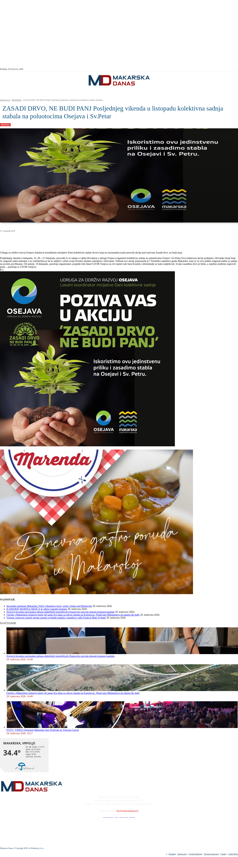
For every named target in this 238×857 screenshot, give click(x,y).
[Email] (63, 239)
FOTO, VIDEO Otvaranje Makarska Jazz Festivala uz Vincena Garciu (42, 730)
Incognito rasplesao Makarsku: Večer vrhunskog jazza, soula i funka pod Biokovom (49, 606)
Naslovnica (5, 100)
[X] (40, 239)
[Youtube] (231, 69)
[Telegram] (75, 239)
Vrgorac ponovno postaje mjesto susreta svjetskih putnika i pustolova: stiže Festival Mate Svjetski (56, 617)
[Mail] (228, 69)
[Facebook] (220, 69)
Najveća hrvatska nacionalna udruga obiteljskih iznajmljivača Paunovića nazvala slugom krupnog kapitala (60, 611)
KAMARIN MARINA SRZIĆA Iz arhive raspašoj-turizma (36, 609)
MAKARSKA (17, 100)
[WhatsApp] (51, 239)
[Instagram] (224, 69)
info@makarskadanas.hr (127, 811)
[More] (86, 239)
